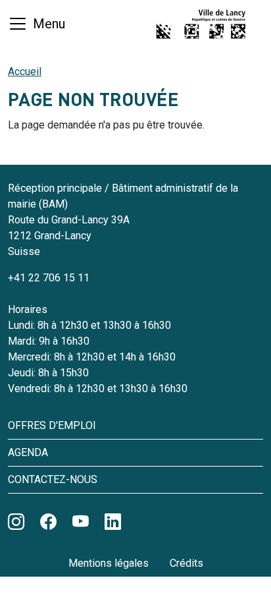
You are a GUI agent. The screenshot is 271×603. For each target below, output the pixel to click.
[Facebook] (48, 521)
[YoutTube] (80, 521)
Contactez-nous (52, 479)
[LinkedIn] (113, 521)
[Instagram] (16, 521)
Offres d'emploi (52, 425)
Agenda (28, 452)
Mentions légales (108, 563)
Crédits (186, 563)
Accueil (24, 71)
